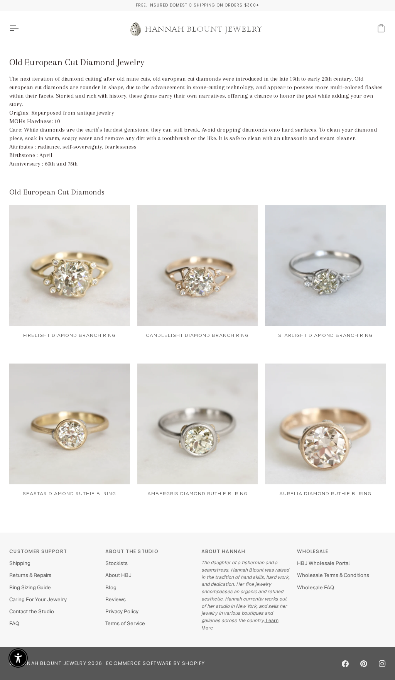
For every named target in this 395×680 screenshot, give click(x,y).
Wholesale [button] (312, 551)
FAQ (14, 623)
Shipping (19, 563)
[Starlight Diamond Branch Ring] (325, 265)
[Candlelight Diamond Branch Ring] (197, 265)
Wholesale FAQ (315, 587)
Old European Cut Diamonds (57, 192)
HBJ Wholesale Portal (323, 563)
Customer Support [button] (38, 551)
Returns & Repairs (30, 575)
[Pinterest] (363, 663)
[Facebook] (345, 663)
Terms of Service (125, 623)
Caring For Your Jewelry (38, 599)
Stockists (116, 563)
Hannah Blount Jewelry (51, 663)
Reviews (115, 599)
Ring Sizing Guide (30, 587)
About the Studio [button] (132, 551)
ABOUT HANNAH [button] (223, 551)
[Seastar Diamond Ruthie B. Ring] (69, 424)
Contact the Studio (31, 611)
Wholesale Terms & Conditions (333, 575)
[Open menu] (20, 28)
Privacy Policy (121, 611)
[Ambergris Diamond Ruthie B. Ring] (197, 424)
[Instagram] (382, 663)
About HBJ (118, 575)
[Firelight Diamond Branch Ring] (69, 265)
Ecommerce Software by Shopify (155, 663)
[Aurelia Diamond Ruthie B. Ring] (325, 424)
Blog (110, 587)
